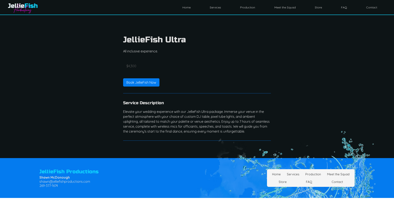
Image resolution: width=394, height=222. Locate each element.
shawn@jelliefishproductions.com (64, 181)
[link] (141, 82)
